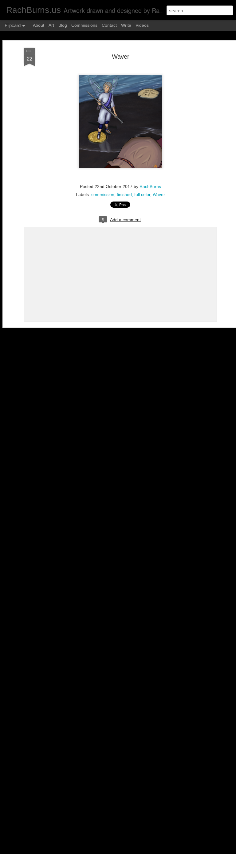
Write (126, 25)
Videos (142, 25)
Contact (109, 25)
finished (124, 194)
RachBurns (150, 186)
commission (102, 194)
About (38, 25)
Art (51, 25)
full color (142, 194)
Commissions (84, 25)
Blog (62, 25)
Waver (120, 56)
